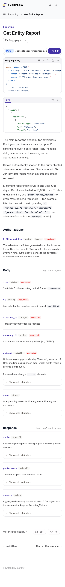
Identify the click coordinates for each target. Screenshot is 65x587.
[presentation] (31, 50)
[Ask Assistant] (58, 61)
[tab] (8, 100)
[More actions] (60, 5)
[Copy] (44, 51)
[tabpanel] (32, 117)
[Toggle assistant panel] (56, 5)
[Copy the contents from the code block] (53, 61)
